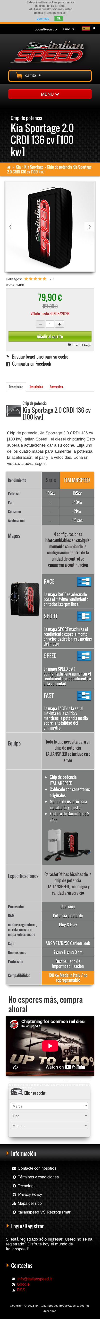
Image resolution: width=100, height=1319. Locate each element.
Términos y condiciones (38, 1177)
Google (23, 1284)
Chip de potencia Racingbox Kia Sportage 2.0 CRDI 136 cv (39, 1081)
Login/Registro (45, 29)
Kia (18, 167)
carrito (31, 75)
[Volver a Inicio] (9, 167)
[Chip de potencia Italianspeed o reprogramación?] (41, 1212)
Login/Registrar (27, 1226)
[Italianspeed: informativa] (42, 18)
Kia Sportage (33, 167)
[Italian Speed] (50, 51)
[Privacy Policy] (27, 1195)
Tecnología (27, 1186)
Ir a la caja (81, 344)
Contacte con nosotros (36, 1168)
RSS (21, 1290)
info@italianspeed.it (34, 1279)
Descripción (16, 386)
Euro (67, 29)
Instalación (36, 386)
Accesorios (56, 386)
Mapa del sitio (29, 1203)
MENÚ (48, 94)
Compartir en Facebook (30, 363)
